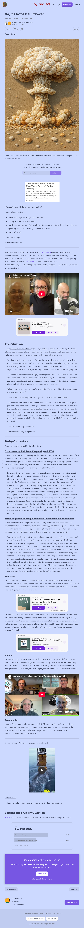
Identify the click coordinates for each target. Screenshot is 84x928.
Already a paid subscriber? (42, 879)
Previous (12, 889)
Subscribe (67, 4)
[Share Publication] (59, 4)
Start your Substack (37, 919)
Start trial (42, 874)
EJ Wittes (29, 22)
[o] (42, 770)
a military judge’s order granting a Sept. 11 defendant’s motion (39, 726)
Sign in (77, 4)
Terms (48, 913)
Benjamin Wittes (17, 22)
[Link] (1, 344)
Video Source (10, 797)
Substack (32, 924)
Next (73, 889)
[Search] (54, 4)
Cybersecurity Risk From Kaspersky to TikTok (29, 451)
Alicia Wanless (30, 261)
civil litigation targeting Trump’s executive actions (45, 662)
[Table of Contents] (2, 464)
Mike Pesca (46, 252)
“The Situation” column (20, 348)
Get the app (52, 919)
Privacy (42, 913)
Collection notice (56, 913)
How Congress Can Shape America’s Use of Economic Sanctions (39, 518)
